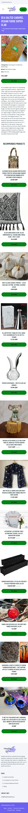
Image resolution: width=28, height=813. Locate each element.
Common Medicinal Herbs (11, 783)
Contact (10, 808)
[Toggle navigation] (3, 9)
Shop (23, 9)
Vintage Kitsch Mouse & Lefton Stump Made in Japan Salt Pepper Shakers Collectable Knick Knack (14, 443)
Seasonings (4, 67)
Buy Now (14, 81)
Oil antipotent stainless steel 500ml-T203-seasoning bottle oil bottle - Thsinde (14, 335)
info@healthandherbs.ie (7, 2)
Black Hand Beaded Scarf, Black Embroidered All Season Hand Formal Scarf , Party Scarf (14, 235)
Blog (5, 786)
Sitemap (18, 810)
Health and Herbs (9, 777)
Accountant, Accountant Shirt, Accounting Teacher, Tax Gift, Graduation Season (14, 533)
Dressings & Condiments (15, 65)
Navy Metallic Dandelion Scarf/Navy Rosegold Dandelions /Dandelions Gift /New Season (14, 493)
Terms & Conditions (18, 808)
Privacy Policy (11, 810)
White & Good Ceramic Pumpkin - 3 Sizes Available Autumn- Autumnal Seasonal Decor (14, 285)
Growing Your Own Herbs (11, 780)
